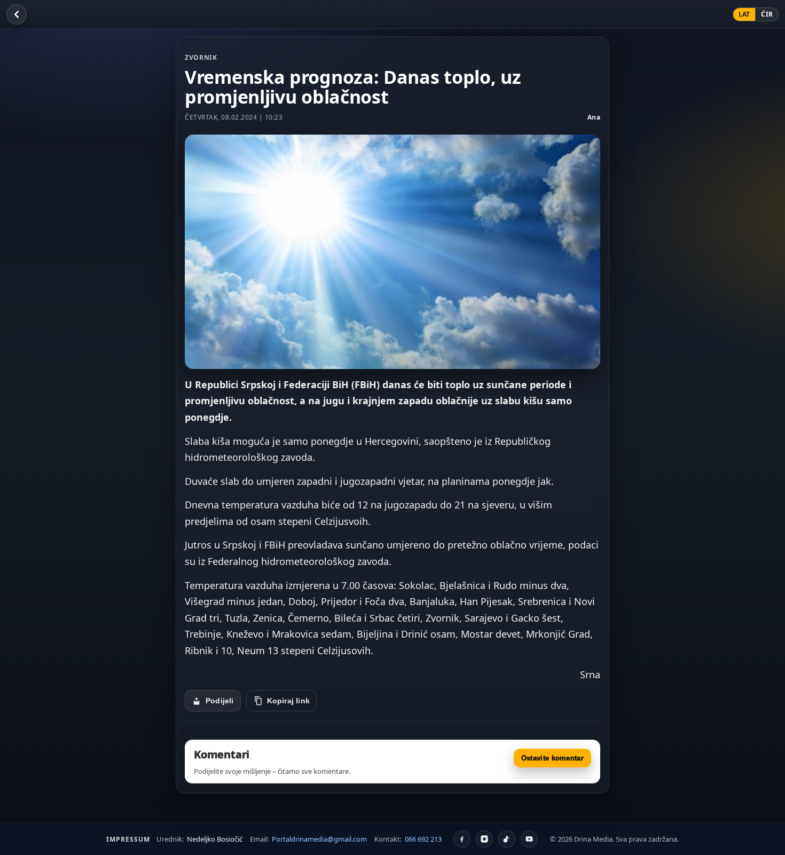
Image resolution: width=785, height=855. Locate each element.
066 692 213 (423, 839)
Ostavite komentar (552, 758)
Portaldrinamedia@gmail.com (319, 839)
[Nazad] (16, 14)
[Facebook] (461, 839)
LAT (744, 14)
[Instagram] (484, 839)
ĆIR (767, 14)
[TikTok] (506, 839)
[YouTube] (529, 839)
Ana (594, 117)
